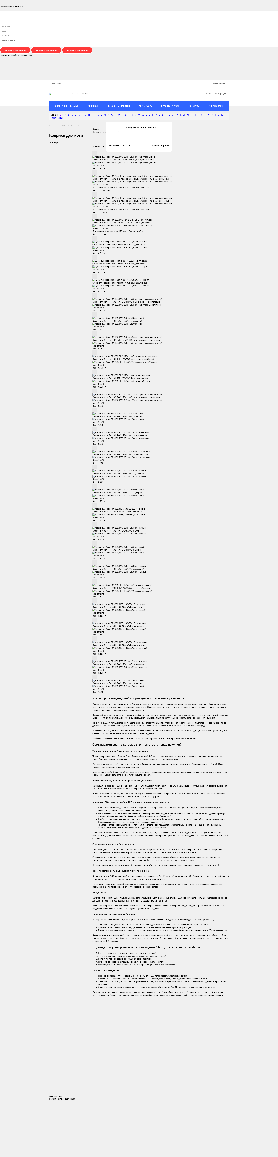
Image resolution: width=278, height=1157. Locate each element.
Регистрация (220, 94)
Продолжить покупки (119, 146)
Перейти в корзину (160, 146)
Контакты (56, 84)
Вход (208, 94)
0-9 (61, 115)
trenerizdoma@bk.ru (79, 93)
